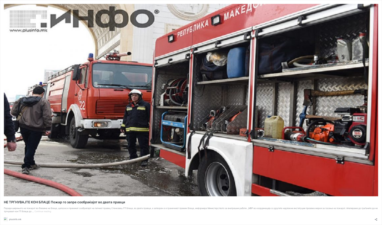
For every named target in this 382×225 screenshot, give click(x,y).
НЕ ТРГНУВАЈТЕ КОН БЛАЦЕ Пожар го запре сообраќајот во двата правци (64, 202)
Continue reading (42, 211)
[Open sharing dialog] (376, 218)
